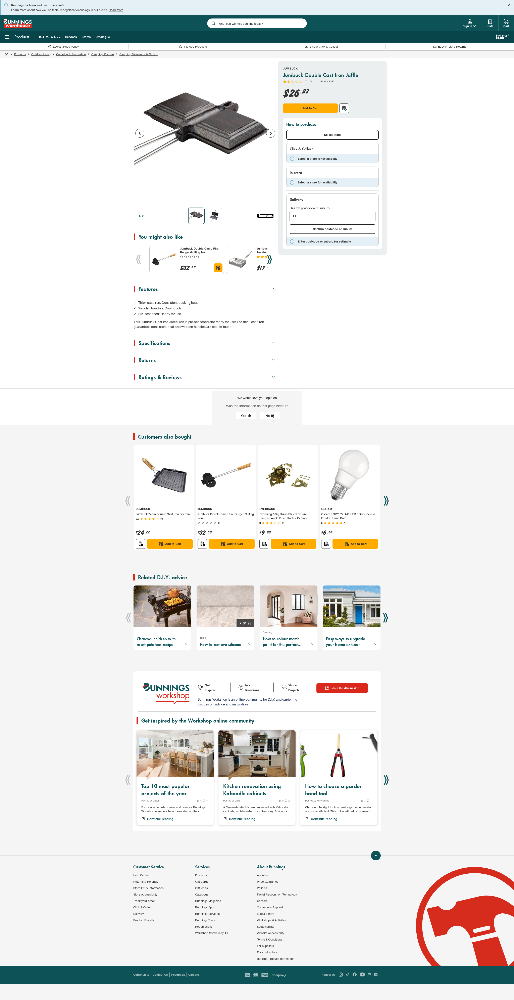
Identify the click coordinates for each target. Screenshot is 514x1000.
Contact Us (160, 974)
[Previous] (138, 259)
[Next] (269, 259)
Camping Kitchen (102, 54)
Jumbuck (290, 68)
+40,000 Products (195, 46)
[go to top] (376, 855)
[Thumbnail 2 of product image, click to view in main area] (214, 216)
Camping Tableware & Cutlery (138, 54)
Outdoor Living (40, 54)
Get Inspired (210, 687)
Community (141, 974)
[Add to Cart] (218, 267)
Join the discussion (345, 688)
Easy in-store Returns (452, 46)
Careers (193, 974)
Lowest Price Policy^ (67, 46)
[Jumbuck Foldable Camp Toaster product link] (240, 259)
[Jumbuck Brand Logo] (265, 216)
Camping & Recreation (71, 54)
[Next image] (270, 133)
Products (20, 54)
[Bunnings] (17, 27)
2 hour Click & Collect (324, 46)
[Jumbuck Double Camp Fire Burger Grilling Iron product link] (164, 259)
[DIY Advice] (49, 37)
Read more (116, 10)
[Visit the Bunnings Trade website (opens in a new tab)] (502, 37)
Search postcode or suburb (309, 208)
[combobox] (257, 23)
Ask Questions (252, 687)
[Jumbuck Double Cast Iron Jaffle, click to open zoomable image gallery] (205, 132)
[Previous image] (139, 133)
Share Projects (293, 687)
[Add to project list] (344, 108)
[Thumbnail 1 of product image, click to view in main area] (196, 216)
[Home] (6, 54)
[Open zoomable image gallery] (270, 199)
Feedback (178, 974)
